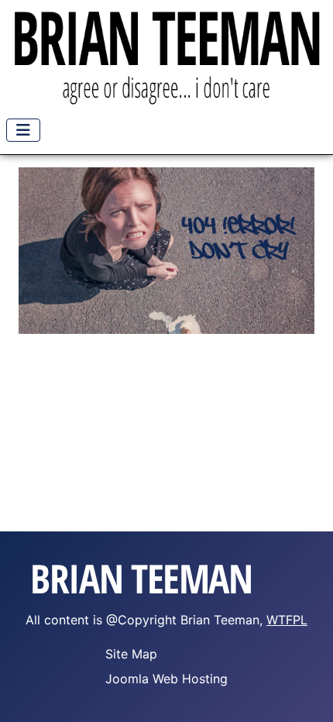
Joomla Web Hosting (166, 678)
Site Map (131, 654)
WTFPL (286, 619)
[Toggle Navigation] (23, 130)
